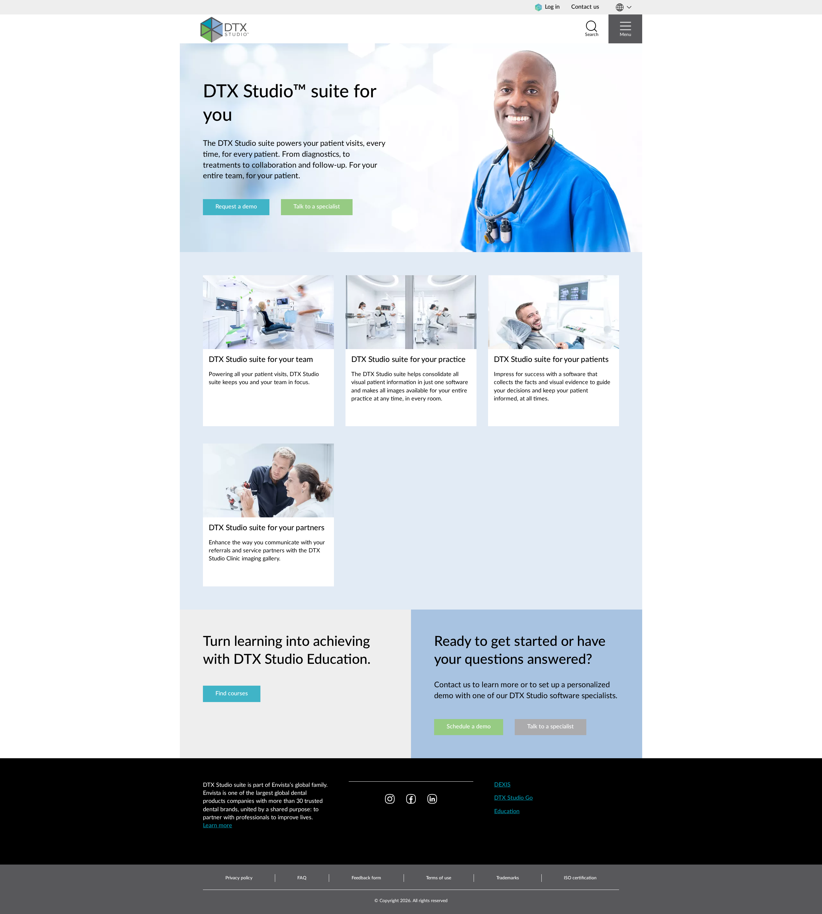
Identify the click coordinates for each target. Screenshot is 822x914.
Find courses (231, 694)
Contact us (585, 7)
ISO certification (580, 878)
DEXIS (502, 785)
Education (507, 811)
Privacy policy (238, 878)
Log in (552, 7)
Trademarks (507, 878)
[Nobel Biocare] (225, 29)
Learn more (217, 826)
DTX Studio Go (513, 798)
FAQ (301, 878)
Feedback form (366, 878)
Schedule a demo (469, 727)
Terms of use (438, 878)
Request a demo (236, 207)
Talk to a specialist (316, 207)
